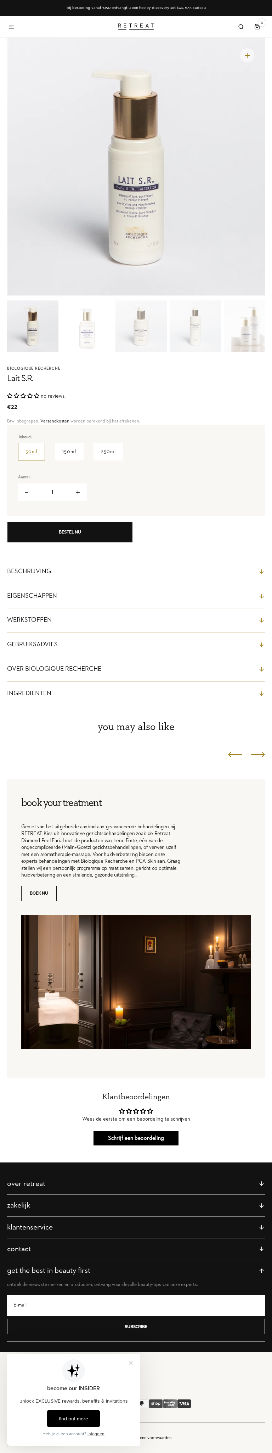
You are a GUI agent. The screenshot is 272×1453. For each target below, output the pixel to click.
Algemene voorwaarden (149, 1438)
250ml (112, 454)
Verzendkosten (54, 421)
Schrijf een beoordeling (136, 1138)
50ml (35, 454)
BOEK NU (39, 893)
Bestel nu (70, 532)
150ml (73, 454)
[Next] (258, 754)
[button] (11, 27)
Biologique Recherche (34, 368)
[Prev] (235, 754)
